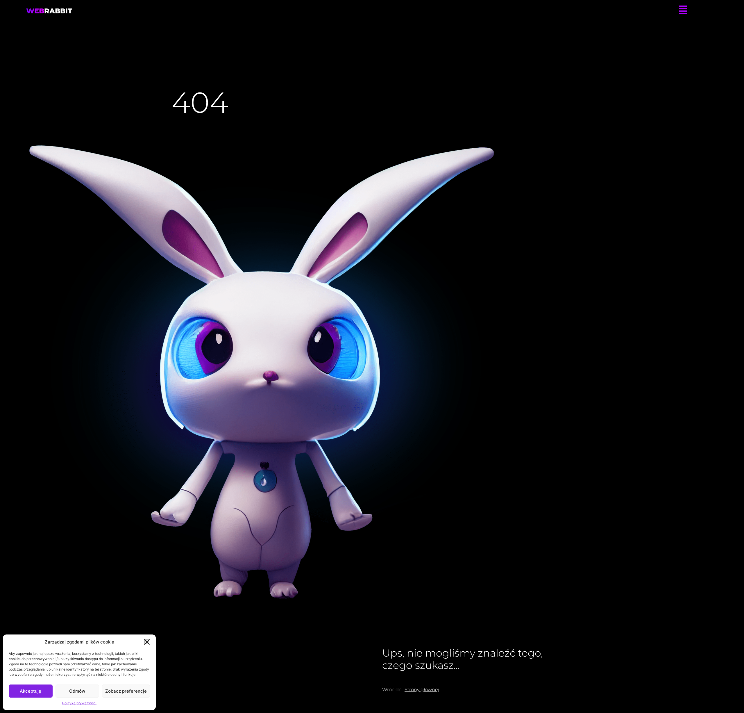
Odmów (77, 691)
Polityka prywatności (79, 703)
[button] (147, 642)
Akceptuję (30, 691)
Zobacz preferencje (126, 691)
